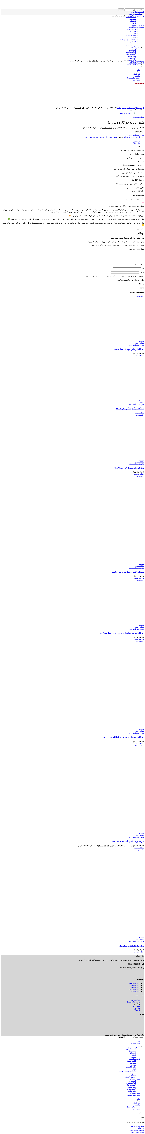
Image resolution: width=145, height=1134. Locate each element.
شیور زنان (108, 137)
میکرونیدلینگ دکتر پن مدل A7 (132, 946)
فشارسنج (132, 1051)
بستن (142, 1115)
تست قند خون (131, 1049)
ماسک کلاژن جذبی (137, 61)
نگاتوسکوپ (132, 1091)
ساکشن (133, 1073)
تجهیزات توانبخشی (133, 989)
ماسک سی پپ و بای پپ (127, 1071)
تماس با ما (136, 1006)
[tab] (70, 141)
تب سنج (133, 1053)
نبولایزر (133, 1069)
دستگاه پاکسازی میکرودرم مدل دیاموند (128, 572)
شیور (115, 137)
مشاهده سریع (139, 343)
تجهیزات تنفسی (134, 985)
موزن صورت (87, 137)
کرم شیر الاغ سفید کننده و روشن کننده (130, 108)
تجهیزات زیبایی (135, 16)
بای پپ (133, 1065)
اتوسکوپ (132, 1081)
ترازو (134, 1055)
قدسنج (133, 1057)
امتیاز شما (140, 249)
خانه (142, 16)
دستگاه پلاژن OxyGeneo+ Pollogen (129, 468)
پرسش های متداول (133, 1002)
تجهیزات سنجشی (134, 983)
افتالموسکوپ (131, 1083)
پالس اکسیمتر (131, 1067)
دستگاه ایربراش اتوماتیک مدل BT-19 (129, 349)
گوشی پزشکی (131, 1085)
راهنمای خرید (135, 1000)
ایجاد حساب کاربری (137, 1126)
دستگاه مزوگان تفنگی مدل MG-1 (130, 408)
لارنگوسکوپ (131, 1089)
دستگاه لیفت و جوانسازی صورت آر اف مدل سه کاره (122, 633)
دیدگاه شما (139, 265)
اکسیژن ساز (131, 1061)
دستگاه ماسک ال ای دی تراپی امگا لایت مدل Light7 (122, 737)
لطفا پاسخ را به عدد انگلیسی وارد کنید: (130, 280)
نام (142, 268)
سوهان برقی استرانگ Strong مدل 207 (128, 841)
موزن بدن (96, 137)
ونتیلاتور (133, 1075)
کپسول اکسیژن (130, 1077)
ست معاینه (132, 1087)
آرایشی (137, 137)
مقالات (137, 1008)
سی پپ (133, 1063)
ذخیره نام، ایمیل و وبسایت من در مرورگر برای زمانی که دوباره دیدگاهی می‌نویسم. (113, 276)
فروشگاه (137, 1010)
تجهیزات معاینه (135, 987)
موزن (102, 137)
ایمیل (141, 272)
